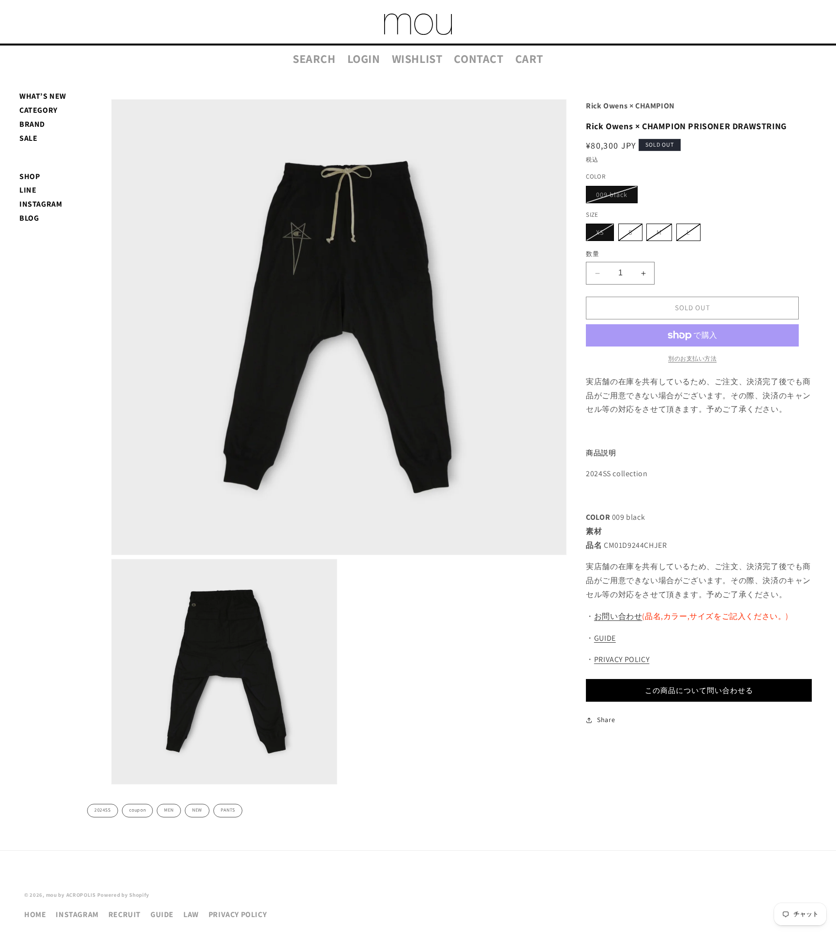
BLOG (29, 218)
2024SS (102, 810)
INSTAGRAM (40, 204)
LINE (27, 190)
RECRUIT (124, 914)
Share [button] (606, 719)
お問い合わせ (618, 616)
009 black (615, 196)
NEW (197, 810)
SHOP (29, 176)
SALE (28, 138)
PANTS (228, 810)
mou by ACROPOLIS (71, 894)
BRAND (32, 124)
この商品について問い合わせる (699, 690)
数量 (592, 254)
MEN (169, 810)
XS (603, 234)
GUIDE (605, 638)
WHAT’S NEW (42, 96)
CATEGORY (38, 110)
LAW (191, 914)
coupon (137, 810)
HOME (35, 914)
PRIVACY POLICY (621, 660)
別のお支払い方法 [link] (692, 358)
